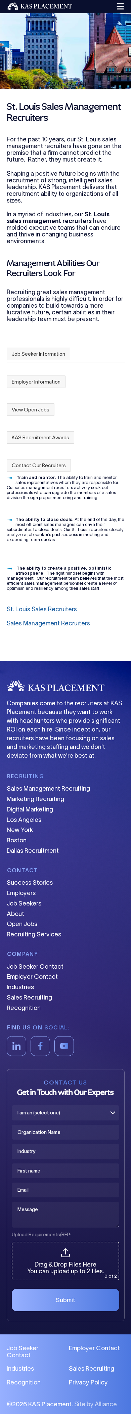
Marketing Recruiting (35, 798)
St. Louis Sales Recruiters (42, 609)
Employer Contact (32, 976)
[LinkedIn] (16, 1046)
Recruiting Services (34, 934)
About (15, 913)
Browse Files (65, 1245)
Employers (21, 892)
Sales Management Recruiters (48, 623)
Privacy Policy (88, 1382)
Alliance (106, 1404)
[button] (119, 6)
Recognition (24, 1007)
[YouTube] (64, 1046)
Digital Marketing (30, 809)
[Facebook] (40, 1046)
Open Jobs (22, 923)
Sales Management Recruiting (48, 788)
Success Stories (30, 882)
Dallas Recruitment (33, 850)
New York (20, 829)
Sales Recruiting (29, 997)
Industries (20, 986)
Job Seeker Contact (35, 966)
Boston (17, 840)
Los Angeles (24, 819)
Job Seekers (24, 903)
